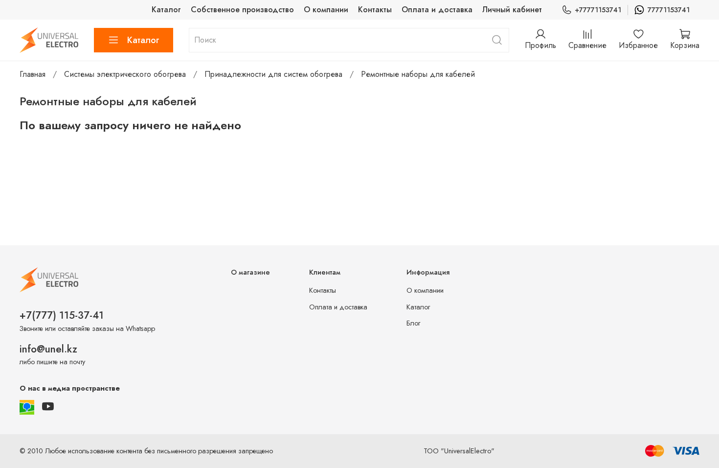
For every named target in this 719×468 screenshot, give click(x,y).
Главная (32, 74)
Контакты (375, 9)
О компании (326, 9)
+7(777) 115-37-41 (62, 315)
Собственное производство (242, 9)
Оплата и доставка (437, 9)
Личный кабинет (512, 9)
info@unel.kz (48, 349)
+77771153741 (598, 10)
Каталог (166, 9)
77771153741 (669, 10)
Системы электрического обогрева (125, 74)
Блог (413, 323)
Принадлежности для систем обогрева (273, 74)
